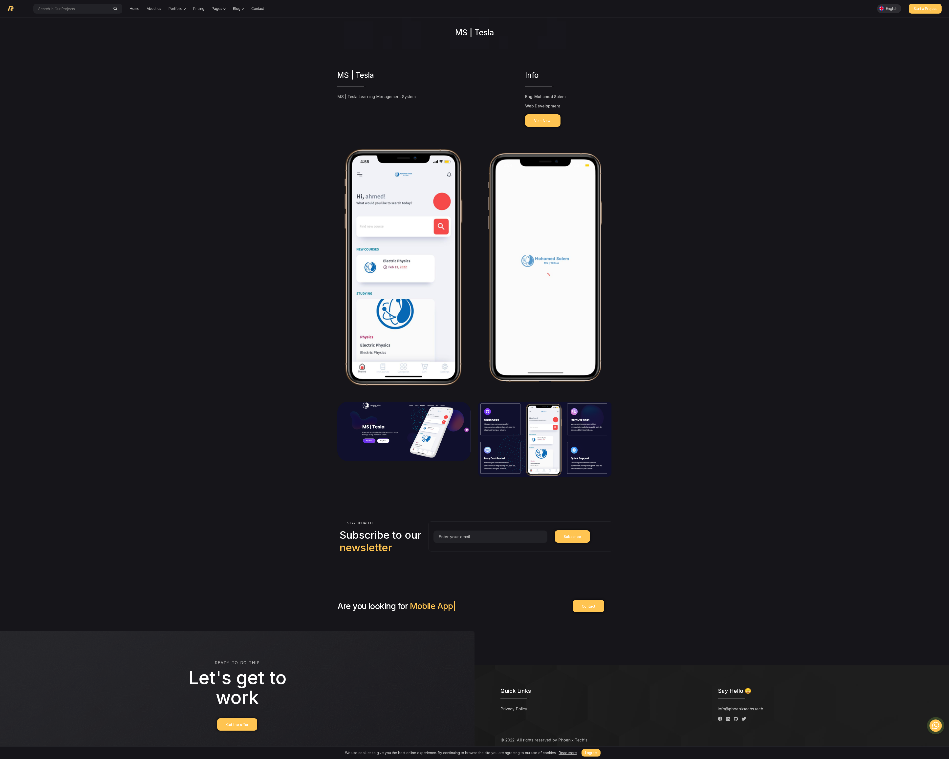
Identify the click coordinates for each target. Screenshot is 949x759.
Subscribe (572, 536)
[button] (889, 8)
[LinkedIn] (728, 718)
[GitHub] (736, 718)
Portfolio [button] (175, 8)
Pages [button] (217, 8)
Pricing (198, 8)
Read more (568, 753)
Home (134, 8)
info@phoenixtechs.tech (740, 708)
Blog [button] (236, 8)
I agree (591, 753)
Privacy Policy (513, 708)
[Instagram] (744, 718)
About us (154, 8)
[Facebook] (720, 718)
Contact (257, 8)
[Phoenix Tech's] (14, 8)
